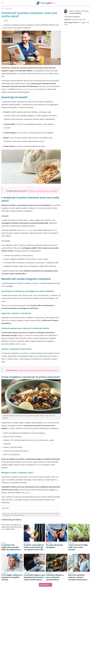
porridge (18, 146)
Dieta (2, 8)
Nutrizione (9, 8)
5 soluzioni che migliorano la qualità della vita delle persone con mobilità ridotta (11, 547)
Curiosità (27, 543)
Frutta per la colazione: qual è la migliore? (43, 191)
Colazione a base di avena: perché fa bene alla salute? (38, 370)
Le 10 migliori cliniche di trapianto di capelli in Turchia (11, 577)
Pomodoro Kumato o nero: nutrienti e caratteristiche (55, 577)
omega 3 (20, 335)
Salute (3, 543)
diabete (23, 344)
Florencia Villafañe (75, 13)
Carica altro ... (45, 585)
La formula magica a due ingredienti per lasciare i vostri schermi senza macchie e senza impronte (34, 577)
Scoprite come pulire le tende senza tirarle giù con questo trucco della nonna (34, 547)
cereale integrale (28, 89)
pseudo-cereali (26, 230)
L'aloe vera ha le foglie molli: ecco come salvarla (78, 547)
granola (27, 493)
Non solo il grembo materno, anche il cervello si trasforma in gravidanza (78, 577)
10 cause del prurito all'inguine (54, 546)
